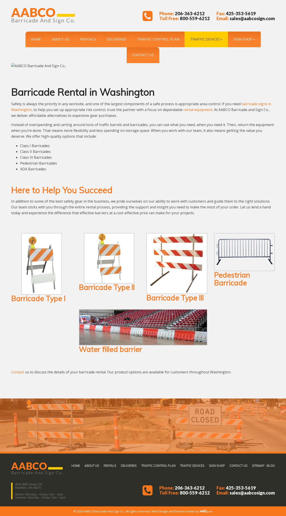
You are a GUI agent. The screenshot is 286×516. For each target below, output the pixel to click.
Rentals (88, 39)
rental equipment (197, 109)
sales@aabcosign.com (252, 18)
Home (36, 39)
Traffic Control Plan (158, 39)
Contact (17, 372)
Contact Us (143, 55)
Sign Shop (242, 39)
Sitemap (258, 465)
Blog (271, 465)
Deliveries (116, 39)
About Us (60, 39)
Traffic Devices (205, 39)
